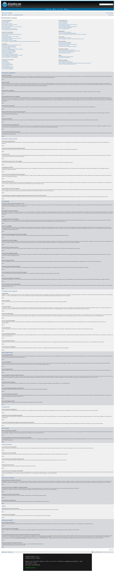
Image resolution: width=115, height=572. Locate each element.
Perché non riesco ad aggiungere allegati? (8, 52)
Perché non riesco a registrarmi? (7, 23)
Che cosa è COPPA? (5, 22)
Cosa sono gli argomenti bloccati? (7, 67)
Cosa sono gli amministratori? (63, 21)
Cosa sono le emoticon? (6, 62)
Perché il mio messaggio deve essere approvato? (10, 56)
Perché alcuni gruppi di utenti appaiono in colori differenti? (68, 26)
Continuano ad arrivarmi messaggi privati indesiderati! (67, 33)
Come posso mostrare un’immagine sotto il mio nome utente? (11, 38)
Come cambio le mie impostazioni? (7, 33)
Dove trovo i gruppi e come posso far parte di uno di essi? (68, 24)
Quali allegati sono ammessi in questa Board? (66, 56)
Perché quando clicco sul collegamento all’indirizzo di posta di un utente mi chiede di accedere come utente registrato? (21, 41)
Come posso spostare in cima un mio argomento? (10, 57)
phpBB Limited (30, 523)
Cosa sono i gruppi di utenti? (63, 23)
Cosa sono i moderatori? (63, 22)
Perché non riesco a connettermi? (7, 25)
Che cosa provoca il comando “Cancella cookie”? (10, 29)
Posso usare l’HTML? (5, 61)
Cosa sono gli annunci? (5, 65)
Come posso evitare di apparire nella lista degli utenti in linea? (11, 34)
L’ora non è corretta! (5, 35)
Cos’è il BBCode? (4, 60)
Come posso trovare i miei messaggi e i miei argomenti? (68, 46)
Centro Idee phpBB (50, 529)
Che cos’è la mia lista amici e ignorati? (65, 37)
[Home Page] (11, 5)
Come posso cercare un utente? (64, 45)
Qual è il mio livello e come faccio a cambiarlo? (9, 40)
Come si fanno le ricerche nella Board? (65, 42)
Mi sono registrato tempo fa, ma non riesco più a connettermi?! (12, 26)
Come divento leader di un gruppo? (64, 25)
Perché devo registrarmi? (6, 21)
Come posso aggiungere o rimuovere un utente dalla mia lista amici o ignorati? (71, 38)
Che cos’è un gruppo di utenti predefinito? (65, 27)
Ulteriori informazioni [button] (32, 564)
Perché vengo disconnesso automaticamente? (9, 28)
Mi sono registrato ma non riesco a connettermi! (9, 24)
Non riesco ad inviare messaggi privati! (65, 32)
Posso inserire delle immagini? (7, 63)
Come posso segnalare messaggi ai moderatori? (9, 54)
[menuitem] (11, 13)
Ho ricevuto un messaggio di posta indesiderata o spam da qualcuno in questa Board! (72, 34)
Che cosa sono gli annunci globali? (7, 64)
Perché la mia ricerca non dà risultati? (65, 43)
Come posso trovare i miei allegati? (64, 57)
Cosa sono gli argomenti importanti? (7, 66)
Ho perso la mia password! (6, 27)
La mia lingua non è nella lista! (6, 37)
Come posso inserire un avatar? (7, 39)
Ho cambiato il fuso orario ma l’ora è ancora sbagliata (10, 36)
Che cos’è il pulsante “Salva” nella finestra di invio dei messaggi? (12, 55)
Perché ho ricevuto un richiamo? (7, 53)
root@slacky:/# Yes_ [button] (30, 567)
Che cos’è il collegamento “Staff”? (64, 28)
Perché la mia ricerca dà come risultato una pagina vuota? (68, 44)
